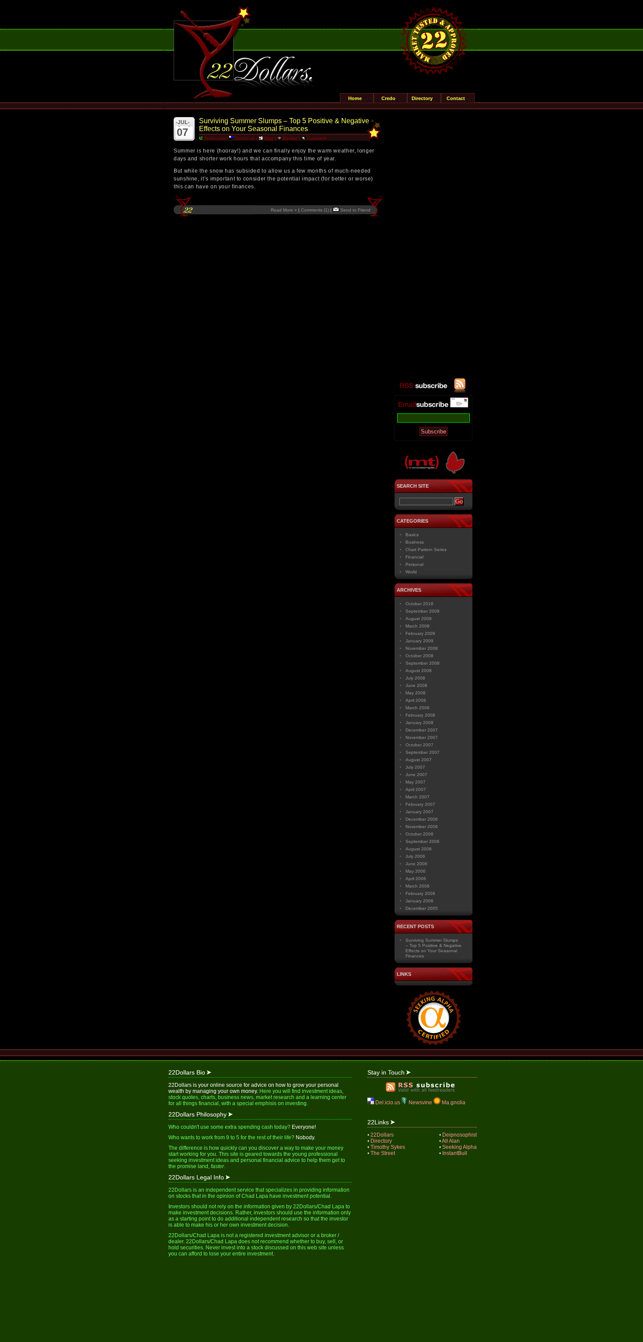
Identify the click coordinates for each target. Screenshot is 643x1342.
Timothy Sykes (387, 1147)
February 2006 (420, 893)
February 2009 (420, 633)
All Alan (451, 1141)
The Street (382, 1153)
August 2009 (418, 618)
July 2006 (415, 856)
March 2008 (417, 707)
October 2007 (419, 744)
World (411, 571)
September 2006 (422, 841)
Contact (456, 98)
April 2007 (415, 789)
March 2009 (417, 626)
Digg (268, 138)
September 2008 (422, 663)
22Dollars (382, 1135)
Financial (414, 557)
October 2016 (419, 603)
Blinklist (289, 138)
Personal (414, 564)
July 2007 (415, 767)
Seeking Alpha (459, 1147)
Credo (388, 98)
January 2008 (419, 722)
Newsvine (420, 1102)
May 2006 (415, 871)
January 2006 (419, 900)
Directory (422, 98)
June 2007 (416, 774)
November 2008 (421, 648)
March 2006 (417, 886)
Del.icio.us (244, 138)
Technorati (214, 138)
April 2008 (415, 700)
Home (355, 98)
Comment (316, 138)
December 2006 (421, 819)
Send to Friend (354, 210)
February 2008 (420, 715)
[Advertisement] (433, 247)
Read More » (284, 210)
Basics (412, 534)
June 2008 (416, 685)
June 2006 (416, 863)
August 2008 (418, 670)
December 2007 (421, 730)
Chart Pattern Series (426, 549)
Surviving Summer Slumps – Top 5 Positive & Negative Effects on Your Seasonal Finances (284, 124)
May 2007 (415, 782)
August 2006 (418, 848)
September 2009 (422, 611)
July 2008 (415, 678)
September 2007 (422, 752)
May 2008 (415, 692)
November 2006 (421, 826)
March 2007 (417, 796)
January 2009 (419, 640)
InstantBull (454, 1153)
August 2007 (418, 759)
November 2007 (421, 737)
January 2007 (419, 811)
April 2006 (415, 878)
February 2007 (420, 804)
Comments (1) (315, 210)
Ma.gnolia (452, 1102)
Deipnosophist (459, 1135)
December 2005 (421, 908)
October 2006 (419, 834)
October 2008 (419, 655)
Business (414, 542)
